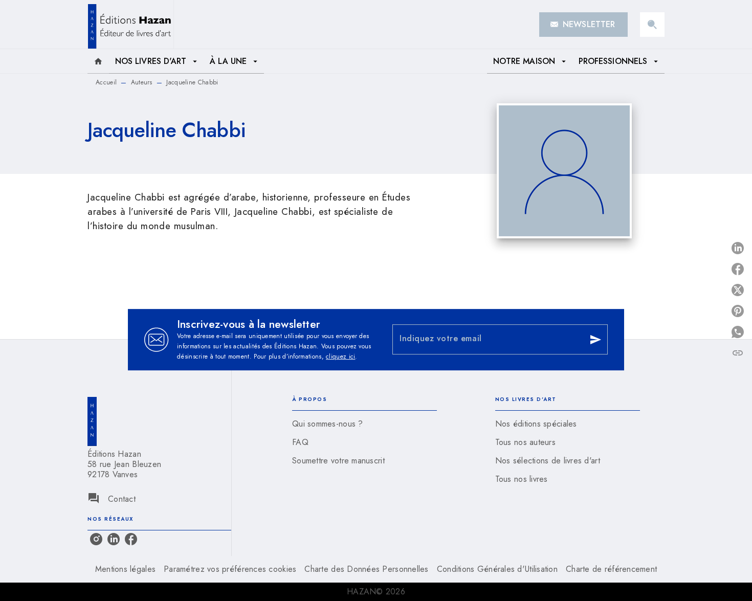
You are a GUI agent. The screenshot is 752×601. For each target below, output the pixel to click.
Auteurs (141, 82)
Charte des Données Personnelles (366, 569)
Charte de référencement (611, 569)
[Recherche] (652, 24)
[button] (583, 24)
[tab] (98, 61)
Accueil (106, 82)
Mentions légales (125, 569)
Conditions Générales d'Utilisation (497, 569)
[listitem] (96, 539)
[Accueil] (130, 24)
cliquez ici (340, 356)
